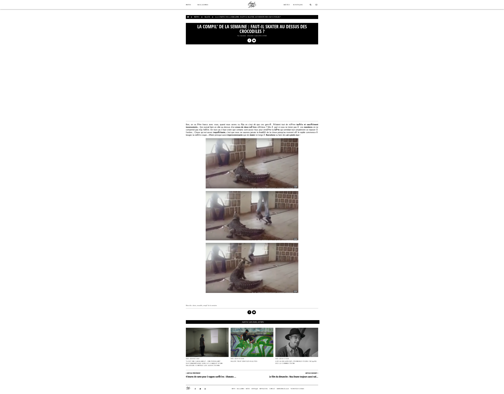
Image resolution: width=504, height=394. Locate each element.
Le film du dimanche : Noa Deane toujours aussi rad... (293, 376)
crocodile (199, 305)
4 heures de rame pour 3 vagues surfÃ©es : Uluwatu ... (211, 376)
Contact (272, 389)
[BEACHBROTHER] (189, 388)
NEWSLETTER (264, 389)
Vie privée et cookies (297, 389)
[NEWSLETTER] (316, 5)
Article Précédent (193, 373)
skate (194, 305)
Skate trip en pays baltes (244, 361)
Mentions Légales (283, 389)
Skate (207, 17)
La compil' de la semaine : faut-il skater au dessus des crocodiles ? (248, 17)
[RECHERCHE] (310, 5)
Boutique (298, 5)
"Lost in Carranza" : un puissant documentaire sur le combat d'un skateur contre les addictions (204, 363)
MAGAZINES (203, 5)
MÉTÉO (287, 5)
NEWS (188, 5)
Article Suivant (311, 373)
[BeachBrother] (252, 8)
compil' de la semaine (210, 305)
